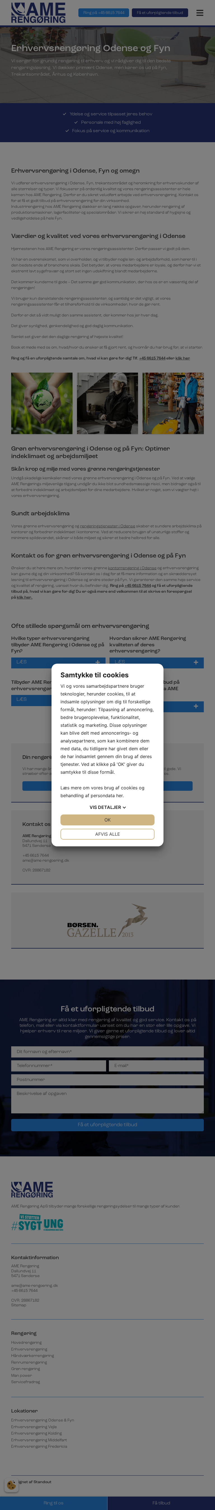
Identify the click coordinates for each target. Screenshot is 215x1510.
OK (107, 820)
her (119, 795)
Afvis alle (107, 834)
